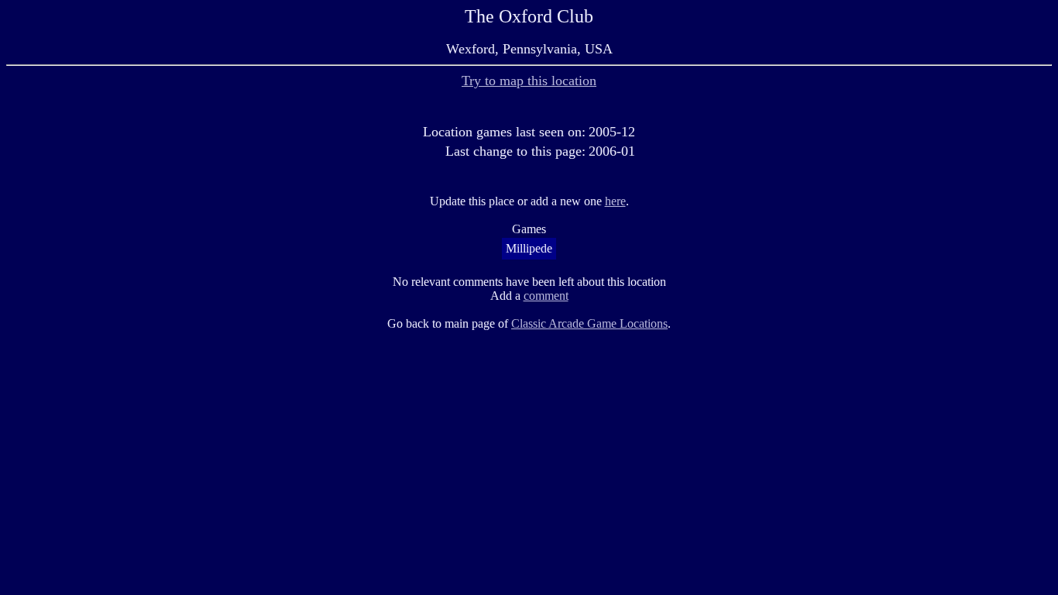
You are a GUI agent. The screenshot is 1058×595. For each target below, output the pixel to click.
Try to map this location (529, 80)
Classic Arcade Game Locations (589, 323)
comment (546, 295)
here (615, 201)
